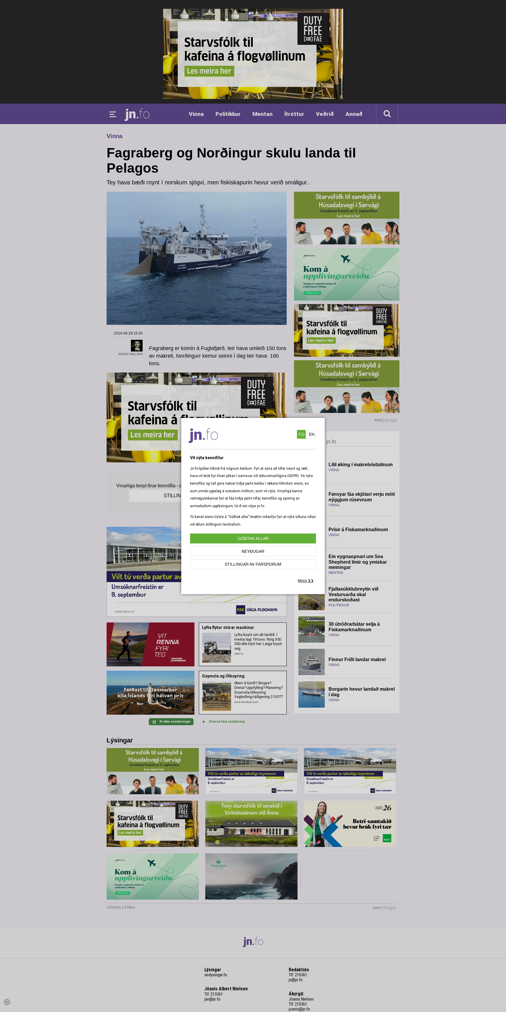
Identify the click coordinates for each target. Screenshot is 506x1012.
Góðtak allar (253, 538)
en (311, 434)
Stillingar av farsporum (253, 564)
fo (302, 434)
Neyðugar (253, 551)
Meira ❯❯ (306, 581)
